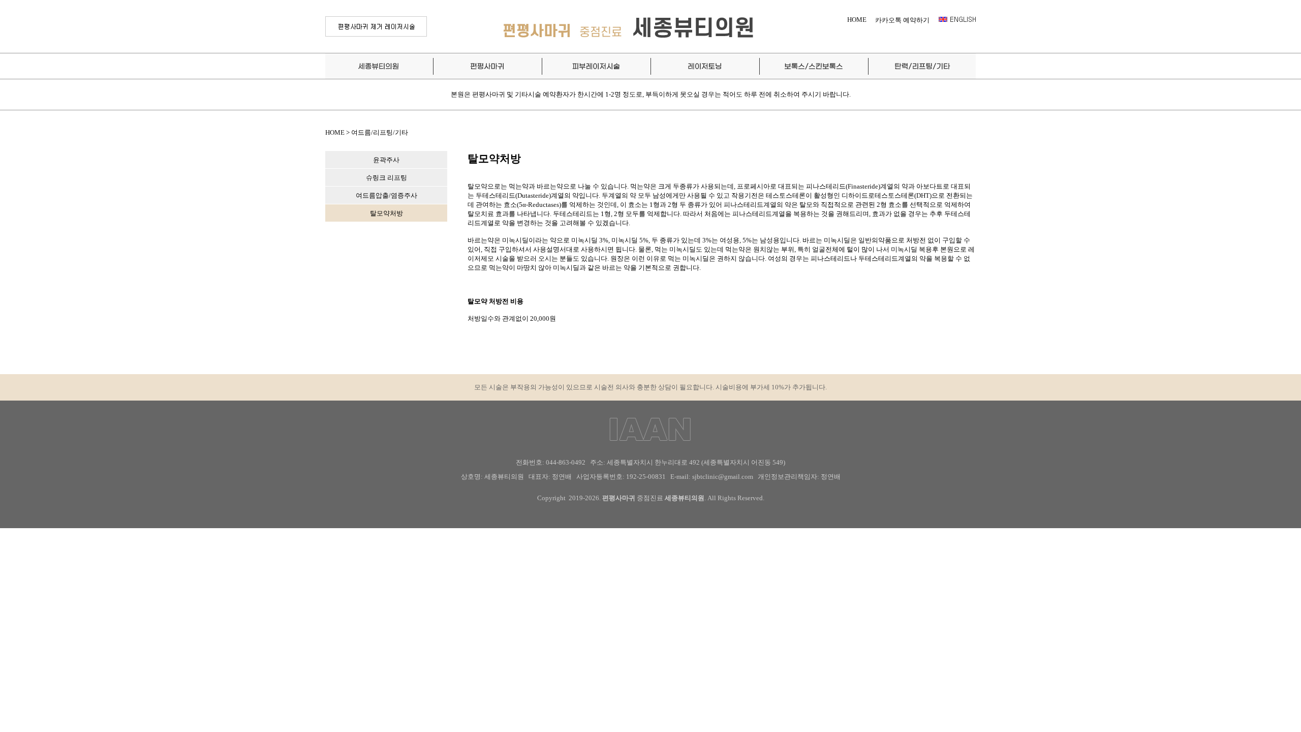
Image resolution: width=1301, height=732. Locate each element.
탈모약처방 (386, 213)
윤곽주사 (386, 160)
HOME (856, 19)
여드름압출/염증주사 (386, 195)
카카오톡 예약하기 (902, 20)
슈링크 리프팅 (386, 177)
